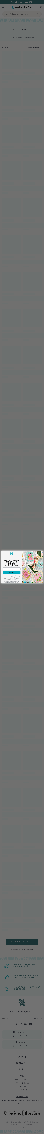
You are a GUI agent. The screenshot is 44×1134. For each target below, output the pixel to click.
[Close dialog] (41, 552)
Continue (11, 572)
